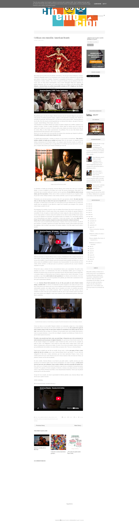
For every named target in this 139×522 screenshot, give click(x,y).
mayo (91, 251)
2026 (89, 204)
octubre (91, 223)
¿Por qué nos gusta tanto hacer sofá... (74, 452)
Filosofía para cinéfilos (62, 184)
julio (91, 246)
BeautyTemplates (65, 520)
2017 (89, 216)
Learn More (97, 4)
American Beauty (44, 417)
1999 (39, 417)
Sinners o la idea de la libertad (40, 448)
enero (91, 259)
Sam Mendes (80, 86)
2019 (89, 212)
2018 (89, 214)
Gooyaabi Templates (80, 520)
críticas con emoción (44, 419)
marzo (91, 255)
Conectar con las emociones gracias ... (58, 452)
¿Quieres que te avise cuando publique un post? (95, 38)
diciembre (92, 219)
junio (91, 248)
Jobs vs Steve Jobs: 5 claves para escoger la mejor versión (97, 172)
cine (50, 417)
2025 (89, 206)
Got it (104, 4)
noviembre (92, 221)
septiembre (92, 225)
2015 (89, 263)
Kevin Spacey (52, 419)
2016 (89, 261)
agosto (91, 227)
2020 (89, 210)
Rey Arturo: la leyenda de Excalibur (59, 81)
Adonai (36, 40)
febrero (91, 257)
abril (91, 253)
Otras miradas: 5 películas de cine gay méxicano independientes (98, 186)
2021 (89, 208)
